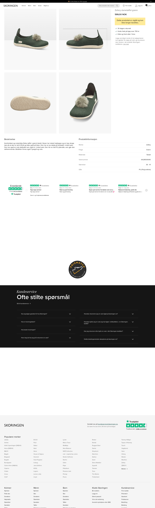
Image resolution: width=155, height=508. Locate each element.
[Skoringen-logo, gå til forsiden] (10, 6)
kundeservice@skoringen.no (108, 424)
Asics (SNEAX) (8, 448)
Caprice (6, 468)
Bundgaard (7, 462)
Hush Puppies (38, 460)
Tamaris (94, 468)
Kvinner (24, 6)
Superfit (94, 465)
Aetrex (6, 442)
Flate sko (7, 493)
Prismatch (124, 493)
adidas (6, 440)
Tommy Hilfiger (126, 440)
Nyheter (6, 491)
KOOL (35, 468)
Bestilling (124, 502)
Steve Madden (96, 462)
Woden (123, 457)
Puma (64, 477)
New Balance (67, 448)
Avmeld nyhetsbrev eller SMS (101, 502)
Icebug (36, 462)
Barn (34, 6)
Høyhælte (7, 499)
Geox (35, 451)
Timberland (95, 477)
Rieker (94, 440)
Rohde (94, 442)
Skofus (94, 457)
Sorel (93, 460)
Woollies (124, 460)
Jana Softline (38, 465)
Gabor (35, 445)
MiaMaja (65, 445)
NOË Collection (68, 451)
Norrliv (65, 460)
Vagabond (124, 448)
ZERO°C (123, 465)
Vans (123, 451)
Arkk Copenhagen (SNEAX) (12, 445)
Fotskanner (124, 499)
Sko (35, 493)
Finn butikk (124, 491)
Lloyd (35, 477)
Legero (36, 471)
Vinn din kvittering (98, 499)
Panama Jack (67, 471)
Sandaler (7, 505)
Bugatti (6, 460)
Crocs (6, 474)
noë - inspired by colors (70, 454)
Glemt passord (96, 496)
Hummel (36, 457)
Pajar (64, 465)
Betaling (124, 505)
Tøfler (35, 505)
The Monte (95, 474)
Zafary (123, 462)
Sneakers (7, 496)
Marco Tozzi (66, 442)
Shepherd (95, 451)
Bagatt (6, 454)
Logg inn (95, 493)
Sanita (94, 448)
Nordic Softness (68, 457)
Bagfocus (46, 6)
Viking (123, 454)
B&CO (6, 451)
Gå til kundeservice (23, 303)
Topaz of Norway (126, 442)
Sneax (40, 6)
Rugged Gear (96, 445)
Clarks (6, 471)
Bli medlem (95, 491)
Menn (29, 6)
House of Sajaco (39, 454)
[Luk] (150, 1)
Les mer (85, 1)
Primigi (65, 474)
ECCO (35, 440)
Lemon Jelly (37, 474)
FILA (35, 442)
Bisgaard (7, 457)
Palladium (66, 468)
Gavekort (124, 496)
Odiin (64, 462)
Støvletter (7, 502)
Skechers (95, 454)
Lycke (64, 440)
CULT (6, 477)
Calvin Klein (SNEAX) (10, 465)
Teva (93, 471)
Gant (35, 448)
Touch (123, 445)
